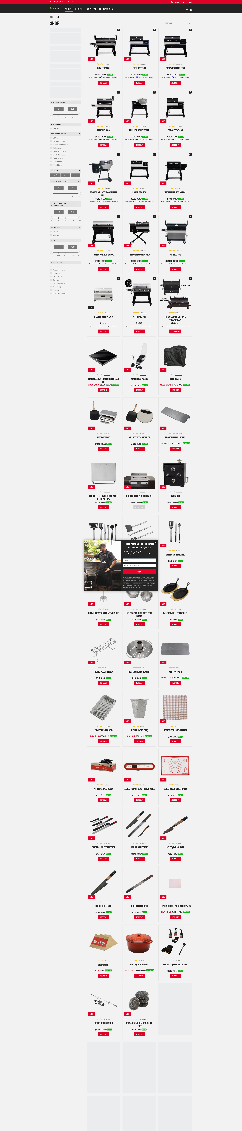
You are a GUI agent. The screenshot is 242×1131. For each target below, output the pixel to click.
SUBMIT (139, 571)
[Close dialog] (155, 542)
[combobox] (126, 565)
